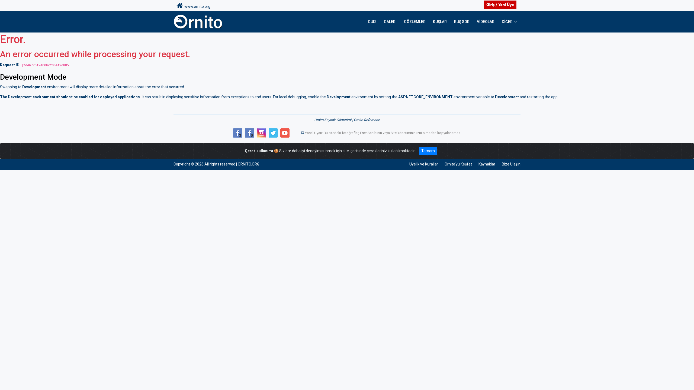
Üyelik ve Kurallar (423, 164)
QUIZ (372, 22)
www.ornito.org (196, 6)
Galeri (390, 22)
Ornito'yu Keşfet (458, 164)
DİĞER (507, 22)
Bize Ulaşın (511, 164)
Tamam (428, 151)
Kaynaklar (486, 164)
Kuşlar (440, 22)
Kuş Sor (462, 22)
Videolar (485, 22)
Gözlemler (415, 22)
